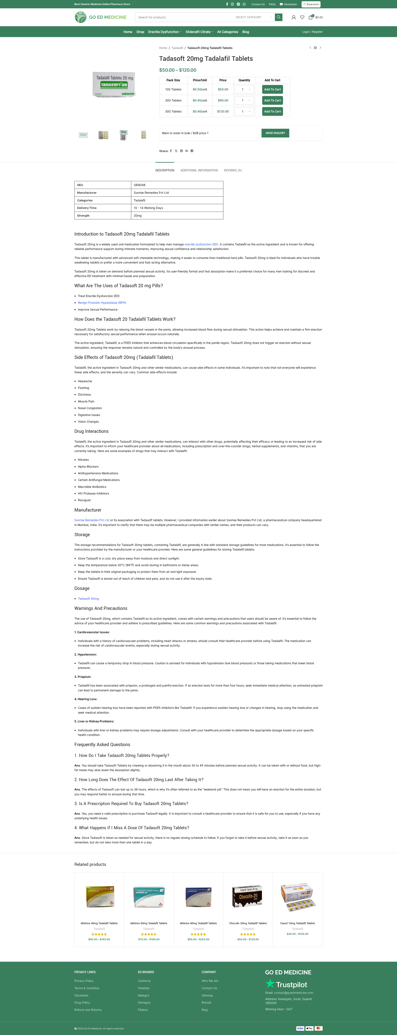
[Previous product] (310, 47)
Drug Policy (82, 1002)
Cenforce (144, 981)
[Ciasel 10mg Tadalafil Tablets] (297, 897)
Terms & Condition (86, 988)
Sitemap (207, 995)
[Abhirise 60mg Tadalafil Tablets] (149, 897)
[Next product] (320, 47)
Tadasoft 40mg (88, 598)
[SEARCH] (278, 17)
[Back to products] (315, 47)
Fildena (143, 1009)
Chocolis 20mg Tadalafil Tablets (248, 923)
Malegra (143, 995)
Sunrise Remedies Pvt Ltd (91, 520)
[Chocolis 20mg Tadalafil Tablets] (248, 897)
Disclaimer (81, 995)
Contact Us (209, 988)
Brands (206, 1002)
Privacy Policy (84, 981)
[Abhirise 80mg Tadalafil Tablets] (198, 897)
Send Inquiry (275, 133)
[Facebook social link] (227, 4)
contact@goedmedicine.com (293, 992)
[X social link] (176, 151)
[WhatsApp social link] (244, 4)
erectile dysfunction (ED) (201, 244)
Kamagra (144, 1002)
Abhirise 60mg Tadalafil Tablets (148, 923)
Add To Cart (272, 89)
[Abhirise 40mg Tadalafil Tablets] (99, 897)
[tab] (164, 168)
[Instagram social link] (232, 4)
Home (163, 48)
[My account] (294, 17)
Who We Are (210, 981)
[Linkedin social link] (186, 151)
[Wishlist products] (302, 17)
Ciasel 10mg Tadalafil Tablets (297, 923)
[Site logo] (100, 17)
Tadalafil (177, 48)
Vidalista (143, 988)
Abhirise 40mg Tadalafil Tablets (99, 923)
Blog (205, 1009)
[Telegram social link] (192, 151)
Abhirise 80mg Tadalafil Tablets (198, 923)
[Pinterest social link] (238, 4)
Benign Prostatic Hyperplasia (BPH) (102, 302)
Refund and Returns (87, 1009)
